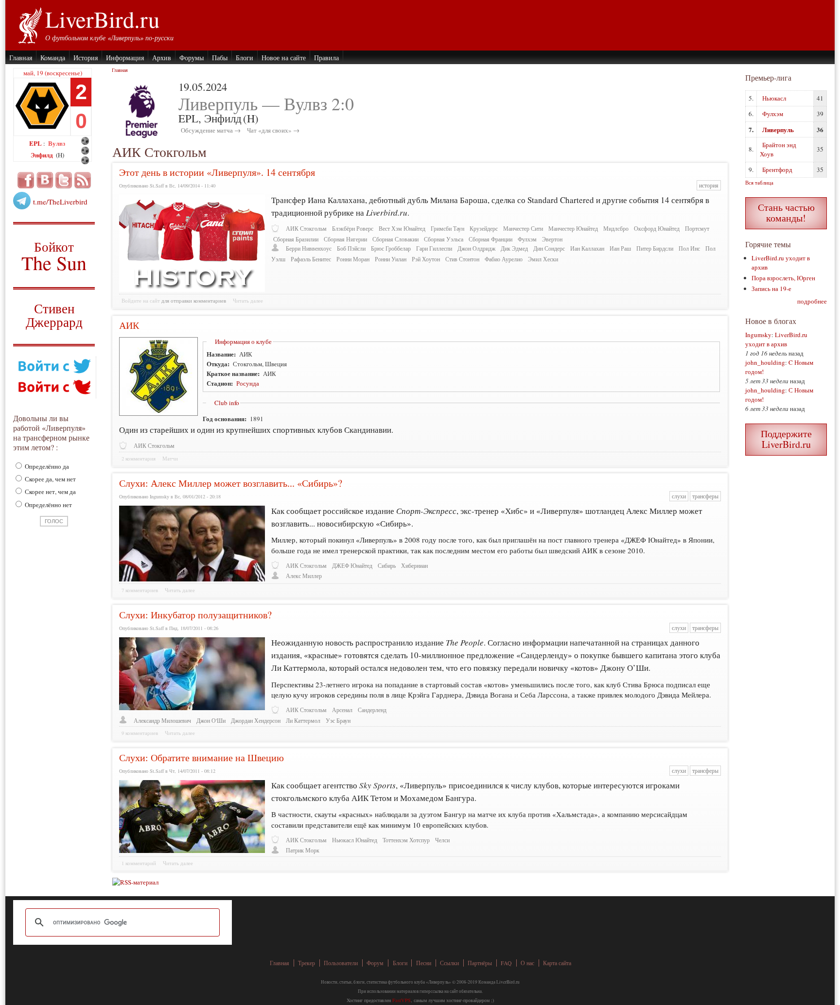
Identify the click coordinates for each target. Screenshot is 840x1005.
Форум (375, 963)
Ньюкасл (774, 98)
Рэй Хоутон (426, 259)
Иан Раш (620, 248)
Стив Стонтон (462, 259)
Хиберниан (414, 565)
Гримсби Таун (447, 228)
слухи (679, 496)
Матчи (170, 458)
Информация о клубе (243, 341)
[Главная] (29, 24)
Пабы (220, 57)
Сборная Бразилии (295, 239)
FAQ (506, 963)
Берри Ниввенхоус (309, 248)
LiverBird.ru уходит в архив (776, 339)
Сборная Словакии (395, 239)
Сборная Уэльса (443, 239)
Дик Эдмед (514, 248)
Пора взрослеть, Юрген (783, 277)
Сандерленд (372, 710)
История (85, 57)
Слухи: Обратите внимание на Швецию (201, 757)
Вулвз (56, 143)
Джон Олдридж (476, 248)
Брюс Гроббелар (391, 248)
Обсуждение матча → (211, 130)
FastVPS (401, 1000)
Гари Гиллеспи (434, 248)
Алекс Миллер (304, 575)
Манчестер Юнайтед (573, 228)
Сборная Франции (490, 239)
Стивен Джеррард (54, 316)
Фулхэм (527, 239)
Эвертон (552, 239)
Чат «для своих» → (273, 130)
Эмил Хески (543, 259)
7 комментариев (140, 590)
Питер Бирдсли (654, 248)
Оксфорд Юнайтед (657, 228)
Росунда (247, 383)
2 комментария (139, 458)
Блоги (244, 57)
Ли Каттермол (303, 720)
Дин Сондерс (549, 248)
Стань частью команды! (786, 212)
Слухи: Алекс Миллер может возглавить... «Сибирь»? (230, 483)
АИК (129, 325)
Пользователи (341, 963)
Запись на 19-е (771, 288)
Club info (226, 402)
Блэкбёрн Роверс (352, 228)
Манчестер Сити (523, 228)
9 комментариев (140, 733)
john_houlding (765, 362)
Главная (20, 57)
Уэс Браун (338, 720)
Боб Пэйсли (351, 248)
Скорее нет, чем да (49, 491)
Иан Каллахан (587, 248)
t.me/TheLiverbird (60, 201)
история (708, 185)
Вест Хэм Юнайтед (402, 228)
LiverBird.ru (102, 19)
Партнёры (480, 963)
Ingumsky (758, 334)
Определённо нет (47, 504)
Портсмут (697, 228)
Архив (161, 57)
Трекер (306, 963)
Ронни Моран (352, 259)
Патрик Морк (302, 850)
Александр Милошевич (162, 720)
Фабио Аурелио (504, 259)
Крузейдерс (484, 228)
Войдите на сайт (141, 300)
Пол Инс (689, 248)
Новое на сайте (284, 57)
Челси (442, 840)
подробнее (812, 301)
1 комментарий (139, 863)
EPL (36, 143)
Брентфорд (777, 169)
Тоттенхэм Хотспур (406, 840)
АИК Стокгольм (306, 228)
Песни (423, 963)
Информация (125, 57)
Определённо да (46, 466)
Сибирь (387, 565)
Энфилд (42, 154)
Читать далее (248, 300)
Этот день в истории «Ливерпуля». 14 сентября (217, 172)
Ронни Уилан (390, 259)
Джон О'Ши (211, 720)
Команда (52, 57)
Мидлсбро (616, 228)
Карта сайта (557, 963)
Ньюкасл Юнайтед (354, 840)
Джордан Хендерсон (255, 720)
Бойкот (54, 256)
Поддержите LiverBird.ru (786, 439)
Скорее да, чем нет (49, 479)
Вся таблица (759, 182)
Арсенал (342, 710)
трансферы (705, 496)
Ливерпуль (778, 129)
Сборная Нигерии (345, 239)
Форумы (191, 57)
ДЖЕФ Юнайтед (352, 565)
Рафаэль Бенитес (311, 259)
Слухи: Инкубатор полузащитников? (195, 614)
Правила (326, 57)
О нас (527, 963)
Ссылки (449, 963)
